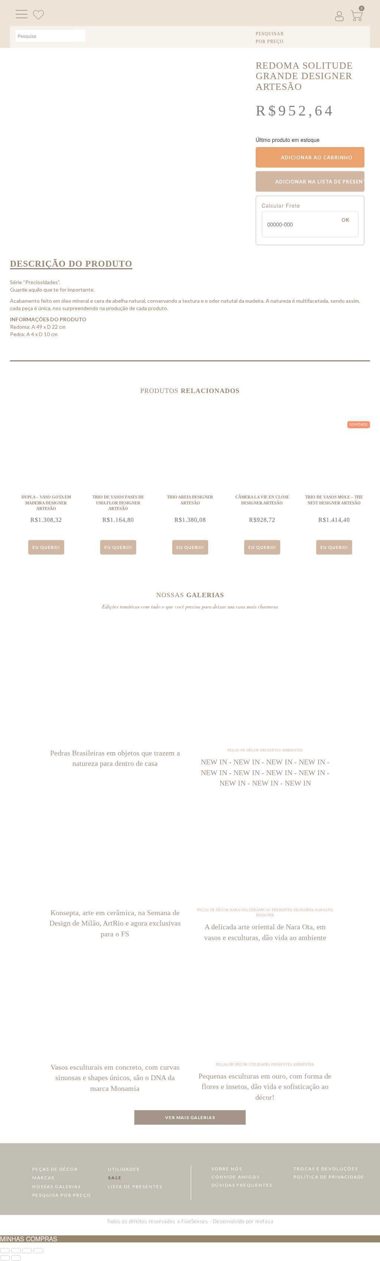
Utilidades (124, 1169)
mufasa (264, 1221)
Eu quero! (46, 547)
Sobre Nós (227, 1168)
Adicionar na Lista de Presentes (319, 182)
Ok (345, 220)
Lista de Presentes (135, 1186)
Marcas (43, 1177)
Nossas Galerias (56, 1186)
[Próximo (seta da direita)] (16, 1258)
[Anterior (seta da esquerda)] (5, 1258)
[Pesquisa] (79, 36)
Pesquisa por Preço (61, 1195)
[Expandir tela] (16, 1250)
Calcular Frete (281, 205)
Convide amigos (236, 1177)
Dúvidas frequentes (242, 1185)
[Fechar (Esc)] (38, 1250)
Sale (115, 1177)
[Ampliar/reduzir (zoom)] (5, 1250)
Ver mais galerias (190, 1117)
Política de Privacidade (329, 1177)
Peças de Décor (55, 1169)
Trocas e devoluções (326, 1168)
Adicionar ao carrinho (316, 157)
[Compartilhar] (27, 1250)
